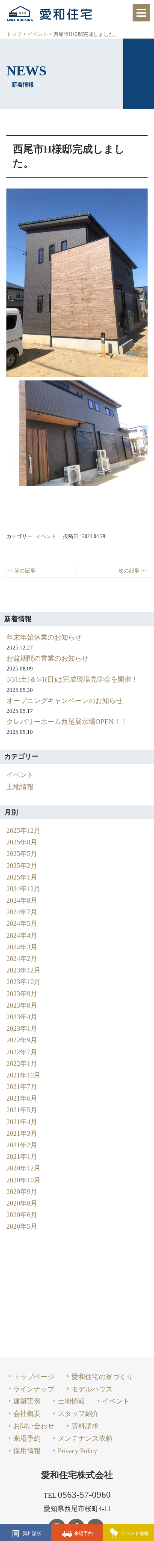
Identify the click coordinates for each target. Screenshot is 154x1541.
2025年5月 (21, 853)
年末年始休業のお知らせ (44, 637)
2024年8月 (21, 900)
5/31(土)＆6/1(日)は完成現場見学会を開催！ (72, 679)
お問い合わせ (33, 1426)
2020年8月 (21, 1203)
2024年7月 (21, 912)
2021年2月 (21, 1145)
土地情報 (20, 786)
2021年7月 (21, 1086)
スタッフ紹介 (78, 1413)
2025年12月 (23, 830)
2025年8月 (21, 842)
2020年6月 (21, 1214)
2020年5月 (21, 1226)
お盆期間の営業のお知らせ (47, 658)
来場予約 (83, 1532)
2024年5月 (21, 923)
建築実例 (27, 1401)
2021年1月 (21, 1156)
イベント (46, 536)
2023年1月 (21, 1028)
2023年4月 (21, 1016)
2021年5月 (21, 1109)
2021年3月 (21, 1133)
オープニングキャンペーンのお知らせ (64, 700)
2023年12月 (23, 970)
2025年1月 (21, 877)
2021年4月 (21, 1121)
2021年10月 (23, 1075)
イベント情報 (135, 1532)
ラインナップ (33, 1389)
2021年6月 (21, 1098)
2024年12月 (23, 888)
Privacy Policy (77, 1450)
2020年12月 (23, 1168)
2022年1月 (21, 1063)
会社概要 (27, 1413)
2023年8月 (21, 1005)
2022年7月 (21, 1052)
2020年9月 (21, 1191)
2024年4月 (21, 935)
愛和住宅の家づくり (102, 1376)
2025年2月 (21, 865)
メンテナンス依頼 (85, 1438)
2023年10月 (23, 981)
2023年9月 (21, 993)
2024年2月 (21, 958)
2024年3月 (21, 947)
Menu (141, 12)
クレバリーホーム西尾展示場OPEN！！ (66, 721)
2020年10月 (23, 1180)
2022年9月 (21, 1040)
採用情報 (27, 1450)
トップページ (33, 1376)
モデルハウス (92, 1389)
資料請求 (32, 1532)
